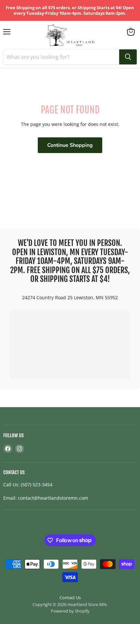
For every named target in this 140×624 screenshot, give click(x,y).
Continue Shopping (70, 145)
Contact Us (70, 597)
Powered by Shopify (70, 611)
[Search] (128, 56)
